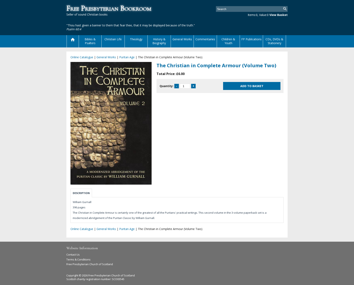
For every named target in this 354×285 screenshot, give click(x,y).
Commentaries (205, 39)
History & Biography (159, 41)
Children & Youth (228, 41)
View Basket (278, 15)
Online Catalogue (81, 57)
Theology (136, 39)
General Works (182, 39)
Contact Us (73, 254)
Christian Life (113, 39)
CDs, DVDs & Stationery (274, 41)
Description (81, 193)
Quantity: (167, 86)
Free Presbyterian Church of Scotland (89, 264)
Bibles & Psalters (90, 41)
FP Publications (251, 39)
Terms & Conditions (78, 259)
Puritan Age (127, 57)
